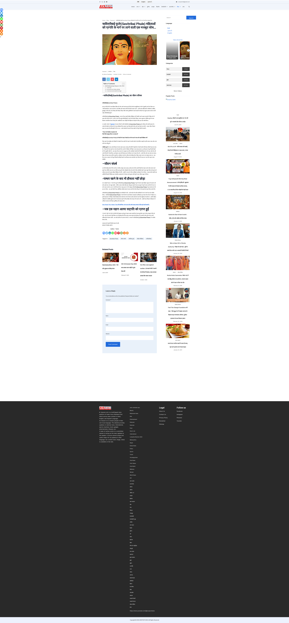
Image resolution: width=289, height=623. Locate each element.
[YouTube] (106, 1)
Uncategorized (134, 457)
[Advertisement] (178, 362)
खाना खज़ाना (177, 340)
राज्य (138, 6)
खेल (143, 6)
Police (131, 448)
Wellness (132, 469)
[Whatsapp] (112, 233)
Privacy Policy (163, 417)
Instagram (180, 414)
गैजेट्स (131, 510)
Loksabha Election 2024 (136, 437)
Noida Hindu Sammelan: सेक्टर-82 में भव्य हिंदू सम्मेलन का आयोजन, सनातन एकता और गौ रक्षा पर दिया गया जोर (177, 279)
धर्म (130, 533)
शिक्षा (178, 6)
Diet (131, 416)
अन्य (183, 6)
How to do (132, 431)
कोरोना (131, 489)
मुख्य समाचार (132, 557)
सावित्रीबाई (148, 238)
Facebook (180, 411)
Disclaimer (162, 421)
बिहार (131, 542)
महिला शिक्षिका (140, 238)
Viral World (132, 466)
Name (107, 315)
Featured (104, 71)
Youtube (179, 421)
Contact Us (162, 414)
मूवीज (131, 563)
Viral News (132, 460)
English (143, 1)
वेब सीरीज (132, 586)
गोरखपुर (131, 513)
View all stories (178, 40)
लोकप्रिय (110, 71)
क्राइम (152, 6)
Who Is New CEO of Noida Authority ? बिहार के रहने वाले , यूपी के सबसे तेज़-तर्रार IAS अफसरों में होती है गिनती (177, 246)
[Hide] (0, 36)
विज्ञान (131, 583)
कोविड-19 (132, 492)
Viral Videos (133, 463)
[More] (127, 233)
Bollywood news (134, 413)
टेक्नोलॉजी (163, 6)
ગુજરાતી (150, 1)
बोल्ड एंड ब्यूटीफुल (133, 545)
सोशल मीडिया (180, 272)
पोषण (131, 536)
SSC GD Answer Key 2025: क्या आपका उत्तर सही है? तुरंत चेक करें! (129, 267)
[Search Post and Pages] (189, 6)
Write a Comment (127, 74)
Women (132, 472)
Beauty (131, 410)
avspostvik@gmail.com (184, 1)
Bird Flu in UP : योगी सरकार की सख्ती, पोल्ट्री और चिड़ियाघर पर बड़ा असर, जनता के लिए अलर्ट (178, 150)
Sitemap (161, 424)
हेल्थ (131, 607)
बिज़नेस (157, 6)
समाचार (133, 6)
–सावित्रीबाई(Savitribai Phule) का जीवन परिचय (114, 86)
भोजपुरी (131, 548)
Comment (108, 299)
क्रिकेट (131, 498)
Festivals (132, 425)
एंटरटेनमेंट (171, 6)
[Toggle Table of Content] (122, 84)
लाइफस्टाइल (132, 577)
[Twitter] (102, 1)
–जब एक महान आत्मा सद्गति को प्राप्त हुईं (114, 91)
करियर (131, 486)
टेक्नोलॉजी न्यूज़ (133, 519)
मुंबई (130, 560)
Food (131, 428)
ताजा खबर (132, 525)
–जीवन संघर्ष (109, 87)
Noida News (178, 240)
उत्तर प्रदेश (175, 143)
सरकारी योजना (133, 601)
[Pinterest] (118, 233)
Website (107, 333)
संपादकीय (132, 592)
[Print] (124, 233)
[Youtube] (115, 233)
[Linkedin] (109, 233)
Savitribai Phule (114, 238)
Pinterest (179, 417)
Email (107, 324)
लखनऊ (131, 575)
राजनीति (131, 566)
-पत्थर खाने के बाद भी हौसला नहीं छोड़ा (113, 89)
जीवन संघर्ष (123, 238)
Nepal (131, 442)
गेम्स (130, 507)
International (133, 434)
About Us (162, 411)
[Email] (121, 233)
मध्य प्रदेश (132, 551)
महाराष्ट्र (131, 554)
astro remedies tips (135, 407)
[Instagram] (104, 1)
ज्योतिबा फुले (131, 238)
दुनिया (148, 6)
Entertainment (133, 419)
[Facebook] (99, 1)
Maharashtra (133, 439)
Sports (131, 451)
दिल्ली (178, 115)
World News (133, 475)
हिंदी (138, 1)
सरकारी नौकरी (132, 598)
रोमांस (131, 572)
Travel (131, 454)
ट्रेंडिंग (131, 522)
